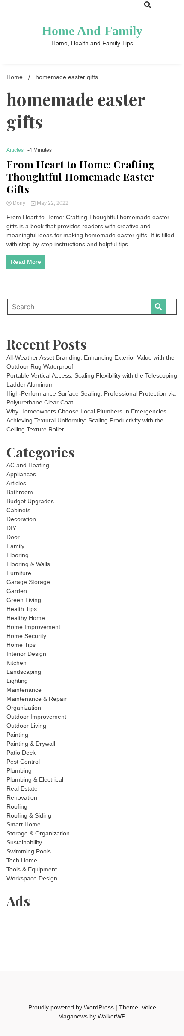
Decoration (21, 519)
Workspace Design (31, 878)
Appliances (21, 474)
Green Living (23, 599)
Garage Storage (28, 582)
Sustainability (24, 842)
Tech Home (21, 860)
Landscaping (23, 671)
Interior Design (26, 653)
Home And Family (92, 31)
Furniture (18, 573)
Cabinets (18, 510)
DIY (11, 528)
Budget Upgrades (30, 501)
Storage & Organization (38, 833)
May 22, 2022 (52, 203)
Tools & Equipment (31, 869)
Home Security (26, 635)
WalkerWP (111, 1016)
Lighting (17, 680)
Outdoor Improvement (36, 716)
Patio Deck (21, 752)
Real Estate (22, 788)
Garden (16, 590)
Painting (17, 734)
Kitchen (16, 662)
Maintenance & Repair (36, 698)
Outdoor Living (26, 725)
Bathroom (19, 492)
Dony (19, 203)
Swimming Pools (28, 851)
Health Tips (21, 608)
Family (15, 546)
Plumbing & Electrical (34, 779)
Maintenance (24, 689)
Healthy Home (25, 617)
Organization (23, 707)
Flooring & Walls (28, 564)
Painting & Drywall (30, 743)
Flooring (17, 555)
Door (13, 537)
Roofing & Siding (28, 815)
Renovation (21, 797)
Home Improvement (33, 626)
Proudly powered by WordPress (72, 1007)
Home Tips (21, 644)
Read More (26, 261)
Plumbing (19, 770)
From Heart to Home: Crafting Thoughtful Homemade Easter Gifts (80, 176)
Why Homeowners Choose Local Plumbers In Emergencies (86, 411)
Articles (15, 150)
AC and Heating (27, 465)
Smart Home (23, 824)
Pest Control (23, 761)
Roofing (16, 806)
